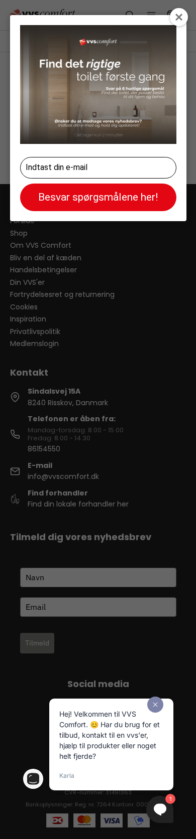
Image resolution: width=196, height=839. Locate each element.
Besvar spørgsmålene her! (98, 197)
